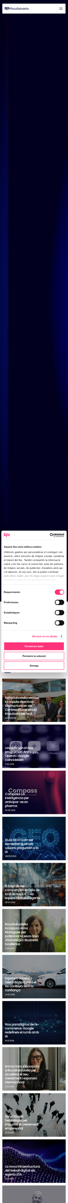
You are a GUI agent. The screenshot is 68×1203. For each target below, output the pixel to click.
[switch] (59, 602)
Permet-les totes (34, 646)
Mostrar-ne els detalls (44, 636)
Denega (34, 665)
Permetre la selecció (34, 655)
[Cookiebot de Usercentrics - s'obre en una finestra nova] (49, 535)
